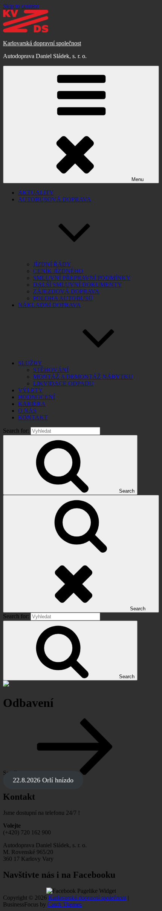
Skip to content (21, 6)
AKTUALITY (36, 192)
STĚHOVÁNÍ (51, 370)
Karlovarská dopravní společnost (42, 43)
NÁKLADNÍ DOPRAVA (49, 305)
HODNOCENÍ (36, 397)
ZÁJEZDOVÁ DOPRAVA (66, 291)
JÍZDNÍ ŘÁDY (52, 264)
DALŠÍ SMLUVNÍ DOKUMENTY (77, 284)
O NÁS (27, 410)
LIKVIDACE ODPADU (63, 383)
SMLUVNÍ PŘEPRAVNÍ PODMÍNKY (82, 278)
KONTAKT (33, 417)
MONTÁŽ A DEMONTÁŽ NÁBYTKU (83, 376)
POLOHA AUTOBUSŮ (63, 298)
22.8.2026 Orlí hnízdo (43, 780)
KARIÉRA (32, 404)
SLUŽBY (30, 363)
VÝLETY (30, 390)
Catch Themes (64, 904)
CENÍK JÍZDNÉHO (58, 271)
